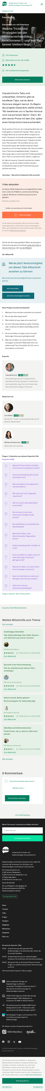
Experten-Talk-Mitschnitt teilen (14, 608)
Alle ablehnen (7, 1087)
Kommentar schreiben (17, 798)
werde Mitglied (26, 248)
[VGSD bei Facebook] (3, 1043)
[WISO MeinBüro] (12, 1032)
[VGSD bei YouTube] (20, 1043)
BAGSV (21, 886)
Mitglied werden (7, 11)
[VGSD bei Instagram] (8, 1043)
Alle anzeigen (7, 624)
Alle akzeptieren (22, 1081)
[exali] (31, 1032)
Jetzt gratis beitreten (22, 838)
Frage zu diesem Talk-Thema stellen (16, 594)
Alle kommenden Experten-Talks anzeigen (17, 971)
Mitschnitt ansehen (22, 80)
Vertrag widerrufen (9, 896)
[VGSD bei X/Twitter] (14, 1043)
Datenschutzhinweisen (34, 1075)
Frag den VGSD (8, 459)
